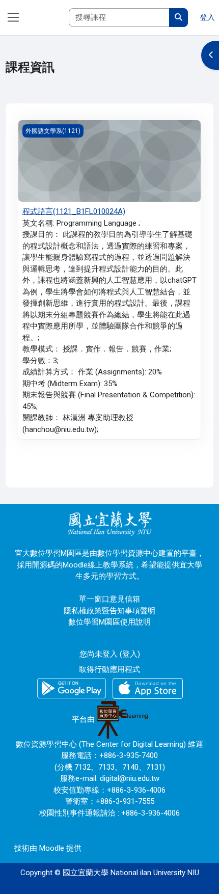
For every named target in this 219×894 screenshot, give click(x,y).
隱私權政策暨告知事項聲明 (109, 610)
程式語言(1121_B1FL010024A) (73, 211)
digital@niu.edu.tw (129, 778)
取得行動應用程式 (109, 669)
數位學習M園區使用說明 (109, 622)
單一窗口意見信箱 (109, 599)
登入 (207, 17)
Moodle (51, 848)
